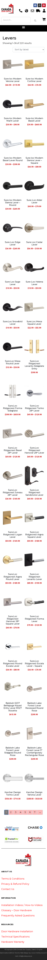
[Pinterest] (44, 5)
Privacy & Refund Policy (15, 884)
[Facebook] (35, 5)
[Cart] (44, 19)
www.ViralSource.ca (38, 953)
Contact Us (7, 889)
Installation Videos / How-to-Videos (22, 905)
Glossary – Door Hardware (16, 910)
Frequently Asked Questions (18, 915)
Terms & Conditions (12, 878)
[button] (23, 27)
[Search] (35, 20)
